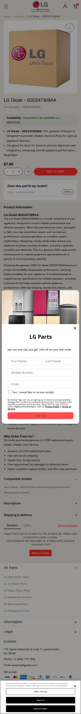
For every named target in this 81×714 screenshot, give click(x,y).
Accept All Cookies (40, 709)
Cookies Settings (40, 692)
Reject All (40, 700)
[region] (40, 697)
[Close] (75, 686)
